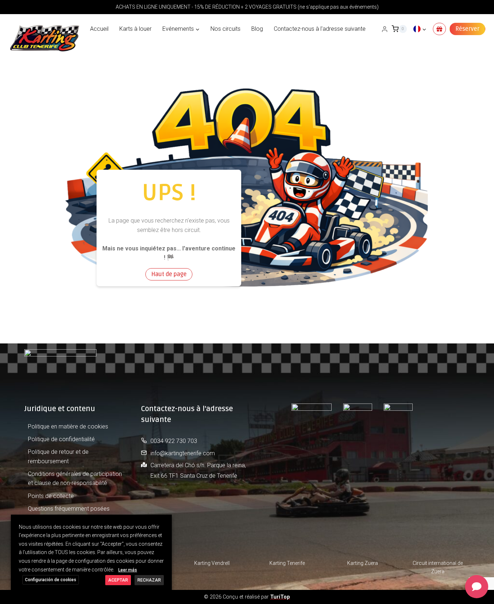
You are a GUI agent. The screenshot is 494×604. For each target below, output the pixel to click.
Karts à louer (135, 28)
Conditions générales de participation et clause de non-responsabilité (75, 478)
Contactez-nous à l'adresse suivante (320, 28)
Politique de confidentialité (61, 439)
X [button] (165, 521)
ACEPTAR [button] (118, 580)
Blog (257, 28)
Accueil (99, 28)
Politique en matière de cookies (68, 426)
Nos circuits (225, 28)
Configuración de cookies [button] (50, 579)
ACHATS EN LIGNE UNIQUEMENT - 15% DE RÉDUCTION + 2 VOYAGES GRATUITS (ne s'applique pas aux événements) (247, 7)
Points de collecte (51, 496)
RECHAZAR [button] (149, 580)
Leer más (127, 570)
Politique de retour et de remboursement (58, 456)
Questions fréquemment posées (69, 508)
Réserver (467, 29)
